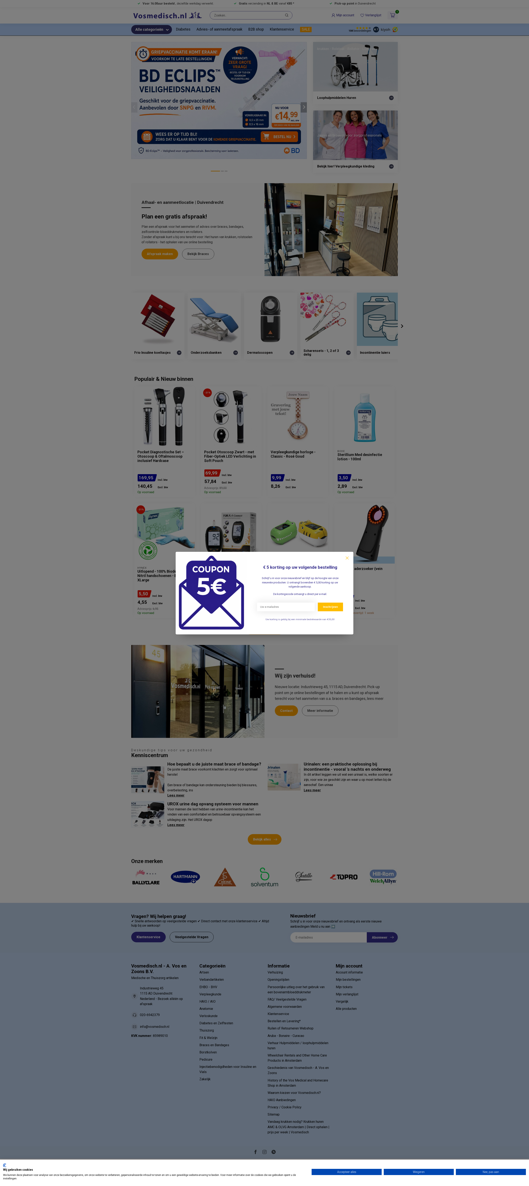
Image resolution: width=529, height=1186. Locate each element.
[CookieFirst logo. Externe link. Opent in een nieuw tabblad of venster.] (4, 1165)
